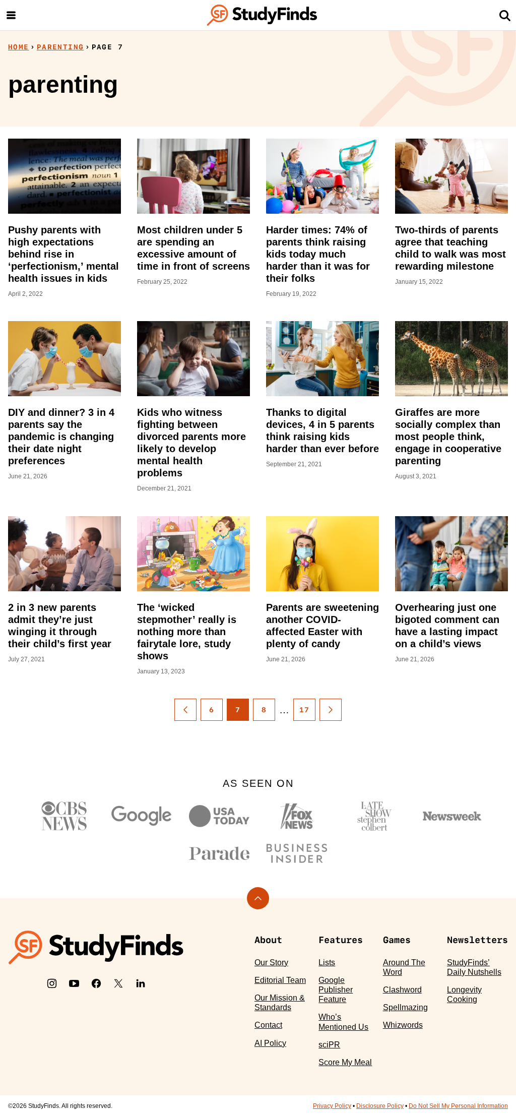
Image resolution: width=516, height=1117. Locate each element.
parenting (60, 47)
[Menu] (11, 15)
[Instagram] (52, 983)
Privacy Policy (332, 1105)
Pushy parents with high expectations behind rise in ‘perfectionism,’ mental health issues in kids (63, 254)
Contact (268, 1025)
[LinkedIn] (141, 983)
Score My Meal (345, 1062)
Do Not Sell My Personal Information (458, 1105)
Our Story (271, 962)
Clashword (402, 989)
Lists (326, 962)
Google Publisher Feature (335, 990)
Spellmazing (405, 1007)
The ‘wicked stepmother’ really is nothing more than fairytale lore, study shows (186, 631)
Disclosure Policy (380, 1105)
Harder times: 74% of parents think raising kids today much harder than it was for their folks (318, 254)
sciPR (329, 1044)
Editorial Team (280, 980)
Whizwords (403, 1025)
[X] (118, 983)
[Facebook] (96, 983)
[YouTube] (74, 983)
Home (18, 47)
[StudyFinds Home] (262, 15)
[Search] (505, 15)
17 (304, 710)
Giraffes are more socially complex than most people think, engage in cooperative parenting (448, 436)
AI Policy (270, 1043)
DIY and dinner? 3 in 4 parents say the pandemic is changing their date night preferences (61, 436)
